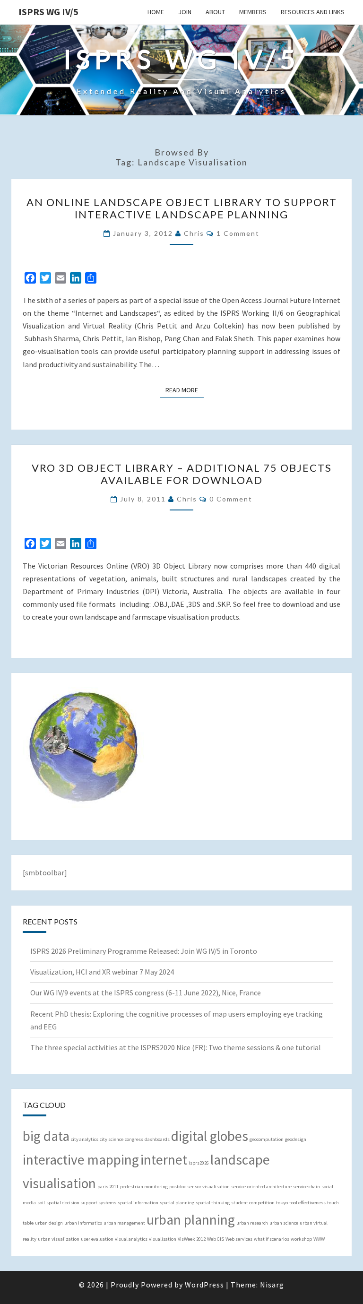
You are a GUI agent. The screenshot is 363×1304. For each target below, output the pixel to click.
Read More (184, 389)
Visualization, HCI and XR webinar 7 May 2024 (102, 971)
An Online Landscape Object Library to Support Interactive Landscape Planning (181, 208)
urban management (124, 1223)
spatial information (138, 1203)
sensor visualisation (208, 1186)
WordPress (204, 1284)
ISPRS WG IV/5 (48, 11)
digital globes (209, 1136)
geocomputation (267, 1139)
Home (155, 12)
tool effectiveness (307, 1203)
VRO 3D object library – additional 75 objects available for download (182, 473)
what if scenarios (271, 1239)
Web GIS (215, 1239)
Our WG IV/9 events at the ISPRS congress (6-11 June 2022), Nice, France (145, 992)
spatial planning (177, 1203)
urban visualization (58, 1239)
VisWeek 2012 (192, 1239)
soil (41, 1203)
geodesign (295, 1139)
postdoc (177, 1186)
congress (134, 1139)
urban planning (191, 1219)
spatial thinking (213, 1203)
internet (163, 1159)
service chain (306, 1186)
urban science (283, 1223)
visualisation (162, 1239)
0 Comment (230, 499)
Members (253, 12)
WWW (319, 1239)
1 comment (237, 233)
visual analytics (131, 1239)
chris (194, 233)
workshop (301, 1239)
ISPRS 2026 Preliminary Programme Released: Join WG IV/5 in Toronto (143, 951)
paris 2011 (108, 1186)
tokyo (282, 1203)
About (215, 12)
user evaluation (97, 1239)
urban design (49, 1223)
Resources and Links (313, 12)
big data (46, 1136)
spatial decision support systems (81, 1203)
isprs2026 (199, 1163)
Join (184, 12)
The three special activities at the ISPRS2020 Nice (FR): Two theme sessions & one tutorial (175, 1047)
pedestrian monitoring (144, 1186)
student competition (253, 1203)
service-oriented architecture (261, 1186)
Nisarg (272, 1284)
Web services (238, 1239)
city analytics (84, 1139)
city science (111, 1139)
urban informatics (83, 1223)
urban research (252, 1223)
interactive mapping (81, 1159)
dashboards (157, 1139)
